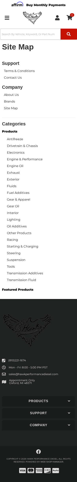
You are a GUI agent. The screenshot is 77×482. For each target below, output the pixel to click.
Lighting (13, 219)
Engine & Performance (25, 159)
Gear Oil (13, 206)
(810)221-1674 (17, 360)
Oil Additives (17, 226)
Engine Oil (15, 166)
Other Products (19, 233)
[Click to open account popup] (57, 18)
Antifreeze (15, 139)
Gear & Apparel (18, 199)
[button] (38, 34)
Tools (11, 266)
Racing (12, 240)
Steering (14, 253)
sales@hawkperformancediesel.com (33, 374)
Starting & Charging (22, 246)
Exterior (13, 179)
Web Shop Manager (51, 462)
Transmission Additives (25, 273)
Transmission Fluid (21, 280)
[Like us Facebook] (38, 451)
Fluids (11, 186)
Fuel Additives (18, 193)
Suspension (16, 260)
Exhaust (13, 173)
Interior (13, 213)
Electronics (15, 152)
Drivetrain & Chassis (22, 146)
